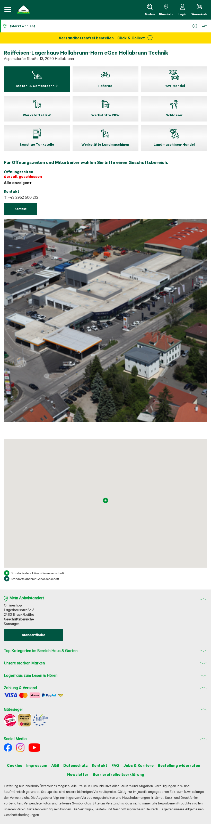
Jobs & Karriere (138, 765)
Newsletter (78, 774)
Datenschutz (75, 765)
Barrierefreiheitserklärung (118, 774)
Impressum (36, 765)
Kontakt (99, 765)
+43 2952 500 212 (21, 197)
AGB (55, 765)
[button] (23, 9)
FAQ (115, 765)
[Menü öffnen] (8, 9)
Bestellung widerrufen (179, 765)
